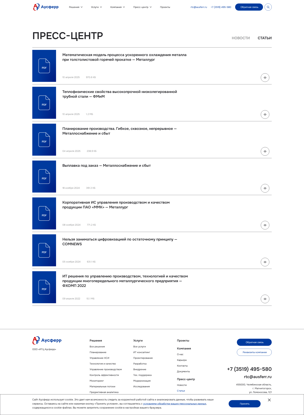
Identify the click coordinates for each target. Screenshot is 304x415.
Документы (183, 371)
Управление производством (106, 369)
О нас (180, 354)
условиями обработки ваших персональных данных (174, 403)
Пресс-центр (140, 7)
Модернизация (142, 380)
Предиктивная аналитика (104, 392)
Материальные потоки (102, 386)
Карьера (182, 360)
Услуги (95, 7)
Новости (182, 385)
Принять (245, 403)
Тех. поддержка (142, 375)
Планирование (98, 352)
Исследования (141, 386)
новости (241, 38)
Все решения (97, 346)
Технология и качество (103, 363)
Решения (74, 7)
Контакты (182, 365)
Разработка (139, 363)
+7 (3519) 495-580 (221, 7)
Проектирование (143, 358)
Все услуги (139, 346)
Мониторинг (97, 380)
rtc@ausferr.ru (199, 7)
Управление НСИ (99, 358)
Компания (116, 7)
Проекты (165, 7)
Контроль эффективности (104, 375)
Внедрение (139, 369)
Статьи (181, 390)
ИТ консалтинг (141, 352)
